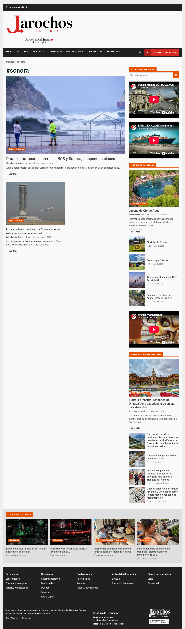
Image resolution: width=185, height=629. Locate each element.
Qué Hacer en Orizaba (139, 204)
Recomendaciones (50, 578)
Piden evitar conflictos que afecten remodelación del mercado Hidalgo (114, 532)
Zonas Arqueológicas (16, 583)
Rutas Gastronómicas (87, 587)
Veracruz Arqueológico (16, 587)
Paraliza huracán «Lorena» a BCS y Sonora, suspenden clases (65, 115)
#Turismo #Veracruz (142, 69)
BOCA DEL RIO (145, 540)
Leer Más (13, 174)
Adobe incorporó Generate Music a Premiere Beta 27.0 (70, 532)
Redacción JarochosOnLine (20, 163)
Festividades (47, 583)
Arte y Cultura (47, 596)
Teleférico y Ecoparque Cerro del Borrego (137, 280)
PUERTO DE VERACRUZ (105, 540)
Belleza (116, 578)
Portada (10, 61)
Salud (150, 578)
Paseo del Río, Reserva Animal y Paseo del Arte (137, 298)
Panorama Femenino (122, 583)
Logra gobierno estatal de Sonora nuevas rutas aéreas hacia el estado (35, 203)
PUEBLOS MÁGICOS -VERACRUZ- (144, 389)
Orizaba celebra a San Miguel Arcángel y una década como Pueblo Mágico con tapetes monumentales (137, 495)
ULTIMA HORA (55, 51)
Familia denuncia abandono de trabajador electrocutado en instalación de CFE (158, 532)
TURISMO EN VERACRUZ (140, 393)
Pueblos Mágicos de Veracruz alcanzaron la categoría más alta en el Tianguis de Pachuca (137, 477)
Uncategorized (121, 540)
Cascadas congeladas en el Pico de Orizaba (137, 459)
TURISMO (37, 51)
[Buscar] (176, 75)
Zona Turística (12, 578)
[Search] (140, 52)
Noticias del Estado (16, 220)
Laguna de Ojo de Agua (154, 188)
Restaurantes (83, 578)
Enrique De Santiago (139, 411)
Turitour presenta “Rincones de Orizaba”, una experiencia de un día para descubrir (154, 378)
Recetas (81, 583)
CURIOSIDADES (95, 51)
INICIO (9, 51)
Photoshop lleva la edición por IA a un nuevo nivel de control (27, 532)
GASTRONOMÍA (73, 51)
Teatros (45, 592)
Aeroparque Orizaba (137, 262)
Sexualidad (153, 583)
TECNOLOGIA (113, 51)
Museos (45, 587)
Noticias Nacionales (16, 149)
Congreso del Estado (165, 52)
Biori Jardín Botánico (137, 244)
